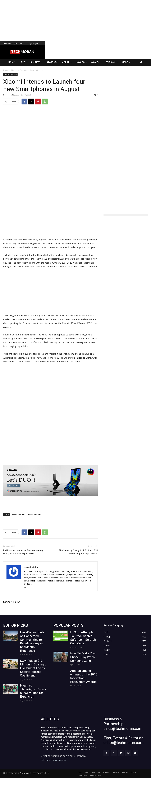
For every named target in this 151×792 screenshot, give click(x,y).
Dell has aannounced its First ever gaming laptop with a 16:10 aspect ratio (23, 552)
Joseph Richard (12, 95)
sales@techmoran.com (53, 760)
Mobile (6, 74)
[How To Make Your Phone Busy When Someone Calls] (60, 657)
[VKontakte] (128, 753)
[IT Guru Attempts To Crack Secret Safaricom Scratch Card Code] (60, 636)
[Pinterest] (38, 101)
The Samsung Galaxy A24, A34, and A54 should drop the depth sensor (78, 552)
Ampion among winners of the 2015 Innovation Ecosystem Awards (83, 676)
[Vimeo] (121, 753)
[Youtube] (135, 753)
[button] (141, 62)
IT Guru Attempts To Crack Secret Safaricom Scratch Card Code (83, 638)
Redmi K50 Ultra (18, 514)
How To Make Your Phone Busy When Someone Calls (83, 657)
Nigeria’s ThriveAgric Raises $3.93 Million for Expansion (33, 691)
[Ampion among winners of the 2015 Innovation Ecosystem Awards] (60, 674)
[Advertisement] (75, 20)
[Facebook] (24, 101)
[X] (31, 101)
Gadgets (14, 74)
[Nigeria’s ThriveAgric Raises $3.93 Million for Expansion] (10, 689)
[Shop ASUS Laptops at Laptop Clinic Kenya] (50, 480)
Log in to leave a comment (16, 606)
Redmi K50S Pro (34, 514)
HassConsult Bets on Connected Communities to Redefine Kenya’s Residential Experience (32, 641)
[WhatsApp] (45, 101)
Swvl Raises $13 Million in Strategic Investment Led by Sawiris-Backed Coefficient (33, 668)
